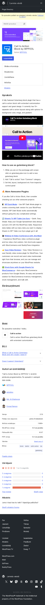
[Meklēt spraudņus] (24, 24)
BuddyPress (6, 567)
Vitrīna (26, 520)
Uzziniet (5, 538)
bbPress (5, 563)
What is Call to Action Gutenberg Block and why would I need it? (14, 354)
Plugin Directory (7, 9)
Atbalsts (7, 88)
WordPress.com (8, 556)
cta (41, 446)
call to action (35, 446)
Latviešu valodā (13, 576)
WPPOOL (23, 52)
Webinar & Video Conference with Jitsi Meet (23, 236)
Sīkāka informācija (11, 66)
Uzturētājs (6, 528)
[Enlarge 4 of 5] (40, 303)
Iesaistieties (28, 538)
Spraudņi (27, 528)
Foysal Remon (11, 406)
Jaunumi (5, 524)
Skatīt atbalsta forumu (10, 507)
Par (3, 520)
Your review (6, 492)
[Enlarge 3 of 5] (40, 292)
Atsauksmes (8, 72)
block (21, 446)
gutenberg (38, 450)
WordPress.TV (7, 549)
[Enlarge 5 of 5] (40, 314)
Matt (4, 560)
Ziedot (26, 546)
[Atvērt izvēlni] (41, 3)
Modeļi (26, 531)
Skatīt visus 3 (38, 441)
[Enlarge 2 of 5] (19, 303)
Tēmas (26, 524)
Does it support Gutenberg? (12, 361)
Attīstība (7, 83)
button (27, 446)
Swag (27, 549)
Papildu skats (7, 456)
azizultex (9, 392)
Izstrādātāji (6, 546)
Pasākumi (27, 542)
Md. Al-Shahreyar (13, 399)
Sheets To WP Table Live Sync (17, 218)
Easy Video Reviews (13, 250)
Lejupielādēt (7, 58)
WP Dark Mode (11, 204)
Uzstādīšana (9, 77)
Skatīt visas (38, 492)
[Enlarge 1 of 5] (19, 292)
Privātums (6, 531)
